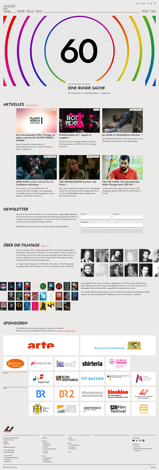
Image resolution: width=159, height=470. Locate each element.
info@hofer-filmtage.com (9, 447)
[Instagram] (140, 440)
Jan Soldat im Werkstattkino (121, 135)
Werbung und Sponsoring (66, 331)
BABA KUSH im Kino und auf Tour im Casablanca (34, 183)
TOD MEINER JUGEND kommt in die (77, 183)
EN (147, 3)
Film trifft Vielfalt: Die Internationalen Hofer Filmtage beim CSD (121, 183)
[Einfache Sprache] (151, 3)
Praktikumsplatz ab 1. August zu (75, 136)
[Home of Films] (8, 429)
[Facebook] (143, 440)
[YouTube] (133, 440)
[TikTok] (136, 440)
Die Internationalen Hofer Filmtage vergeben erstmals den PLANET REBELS (36, 137)
